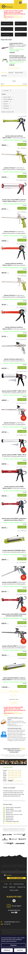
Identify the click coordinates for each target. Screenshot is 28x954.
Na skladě (7, 90)
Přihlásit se (13, 878)
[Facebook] (14, 900)
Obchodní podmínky (19, 884)
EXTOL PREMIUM (9, 99)
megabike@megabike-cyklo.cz (12, 921)
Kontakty (5, 887)
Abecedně (4, 75)
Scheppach (7, 108)
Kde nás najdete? (16, 905)
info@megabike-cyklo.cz (12, 15)
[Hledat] (16, 3)
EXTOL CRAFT (8, 97)
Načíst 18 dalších (14, 691)
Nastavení (13, 945)
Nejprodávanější (19, 72)
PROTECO (7, 106)
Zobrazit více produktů (13, 68)
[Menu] (20, 3)
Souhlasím (20, 950)
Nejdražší (11, 72)
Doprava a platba (14, 890)
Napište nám (12, 887)
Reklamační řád (21, 887)
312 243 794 (7, 924)
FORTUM (7, 101)
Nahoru (15, 703)
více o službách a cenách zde (11, 823)
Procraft (7, 103)
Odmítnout (7, 950)
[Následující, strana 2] (14, 695)
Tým (10, 884)
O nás (5, 884)
